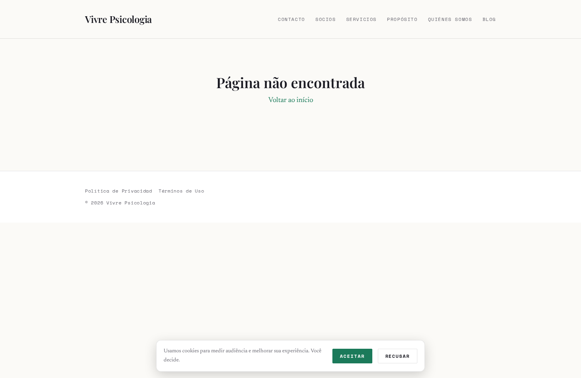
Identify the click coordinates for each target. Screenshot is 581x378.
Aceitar (352, 356)
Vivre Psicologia (118, 19)
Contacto (291, 19)
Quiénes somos (450, 19)
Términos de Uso (181, 190)
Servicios (361, 19)
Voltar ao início (290, 100)
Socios (325, 19)
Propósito (402, 19)
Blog (489, 19)
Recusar (397, 356)
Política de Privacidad (118, 190)
